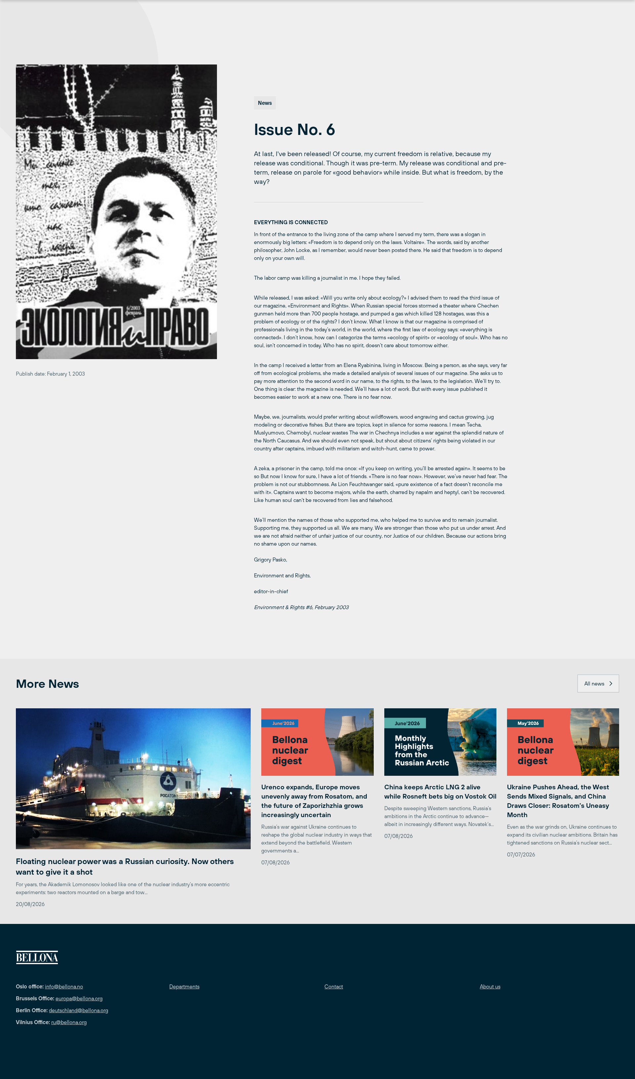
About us (490, 986)
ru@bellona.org (69, 1022)
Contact (333, 986)
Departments (184, 986)
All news (594, 683)
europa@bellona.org (79, 998)
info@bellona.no (64, 986)
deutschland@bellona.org (78, 1010)
